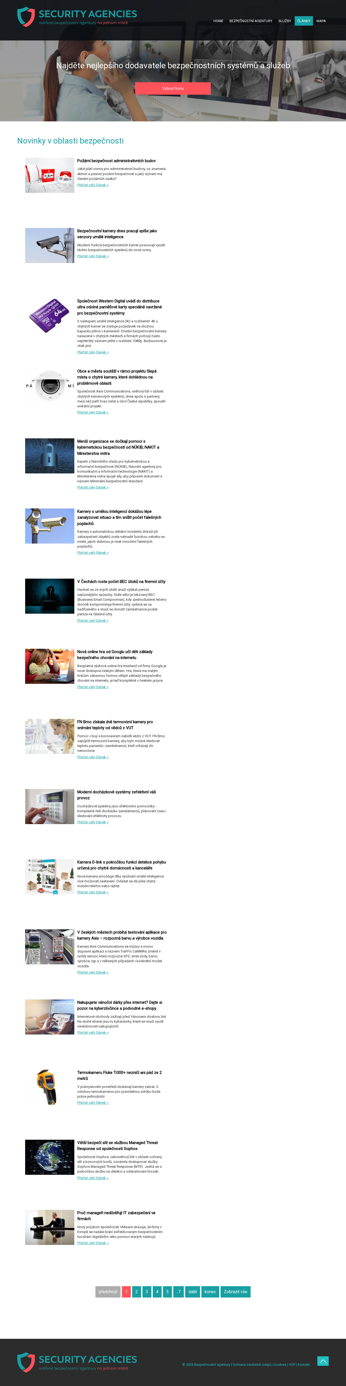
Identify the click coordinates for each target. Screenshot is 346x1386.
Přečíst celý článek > (93, 185)
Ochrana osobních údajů (252, 1365)
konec (210, 1291)
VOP (292, 1365)
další (192, 1291)
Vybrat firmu (173, 88)
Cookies (279, 1365)
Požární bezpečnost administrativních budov (116, 160)
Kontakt (304, 1365)
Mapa (321, 21)
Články (303, 21)
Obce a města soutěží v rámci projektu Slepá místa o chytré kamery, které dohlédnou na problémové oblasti (117, 377)
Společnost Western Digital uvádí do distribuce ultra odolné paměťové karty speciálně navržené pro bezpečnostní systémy (119, 307)
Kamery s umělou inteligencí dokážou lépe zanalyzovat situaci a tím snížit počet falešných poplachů (119, 517)
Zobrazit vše (235, 1291)
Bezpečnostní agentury (250, 21)
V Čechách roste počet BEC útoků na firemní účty (121, 581)
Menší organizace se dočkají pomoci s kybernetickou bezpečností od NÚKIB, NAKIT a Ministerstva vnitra (118, 447)
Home (218, 21)
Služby (284, 21)
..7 (179, 1291)
